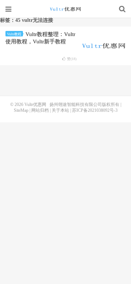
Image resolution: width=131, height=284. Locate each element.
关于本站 (60, 110)
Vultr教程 (14, 34)
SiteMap (21, 110)
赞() (71, 59)
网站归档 (40, 110)
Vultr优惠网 (65, 9)
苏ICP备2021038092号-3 (95, 110)
